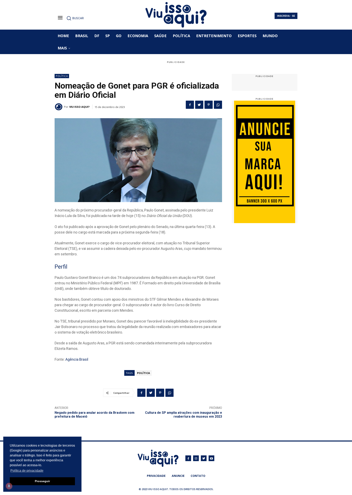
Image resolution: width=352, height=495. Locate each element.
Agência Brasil (76, 359)
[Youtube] (211, 458)
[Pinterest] (209, 105)
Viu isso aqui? (79, 107)
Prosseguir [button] (42, 481)
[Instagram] (196, 458)
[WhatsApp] (218, 105)
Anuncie (178, 476)
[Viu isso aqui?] (59, 107)
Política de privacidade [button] (26, 470)
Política (62, 76)
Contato (198, 476)
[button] (75, 18)
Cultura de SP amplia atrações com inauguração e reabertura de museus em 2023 (183, 414)
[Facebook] (190, 105)
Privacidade (156, 476)
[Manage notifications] (9, 486)
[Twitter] (199, 105)
